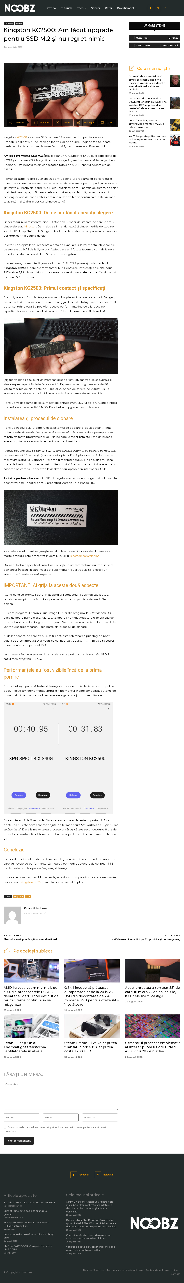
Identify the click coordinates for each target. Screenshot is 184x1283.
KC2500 (21, 137)
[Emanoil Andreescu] (12, 915)
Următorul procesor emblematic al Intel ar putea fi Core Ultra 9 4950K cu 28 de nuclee (152, 1047)
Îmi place (173, 37)
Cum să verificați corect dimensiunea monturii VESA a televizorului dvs (146, 123)
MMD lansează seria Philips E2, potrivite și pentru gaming (145, 939)
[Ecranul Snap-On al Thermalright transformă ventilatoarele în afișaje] (31, 1026)
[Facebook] (150, 8)
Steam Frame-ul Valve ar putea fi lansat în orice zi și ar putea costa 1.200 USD (90, 1047)
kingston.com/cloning (85, 556)
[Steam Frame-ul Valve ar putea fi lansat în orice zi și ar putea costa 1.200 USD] (92, 1026)
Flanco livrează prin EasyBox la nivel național (30, 939)
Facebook (84, 1174)
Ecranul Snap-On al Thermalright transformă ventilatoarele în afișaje (25, 1047)
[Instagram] (157, 8)
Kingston (30, 226)
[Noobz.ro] (20, 8)
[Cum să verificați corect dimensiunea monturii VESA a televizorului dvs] (175, 125)
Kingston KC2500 (32, 882)
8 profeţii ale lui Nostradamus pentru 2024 (29, 1202)
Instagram (108, 1174)
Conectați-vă (170, 45)
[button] (165, 8)
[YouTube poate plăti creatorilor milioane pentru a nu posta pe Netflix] (175, 140)
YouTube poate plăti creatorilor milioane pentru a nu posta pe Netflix (148, 139)
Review (19, 23)
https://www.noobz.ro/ (34, 913)
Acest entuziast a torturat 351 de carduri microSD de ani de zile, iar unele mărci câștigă (152, 992)
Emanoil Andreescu (36, 908)
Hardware (9, 23)
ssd (28, 896)
